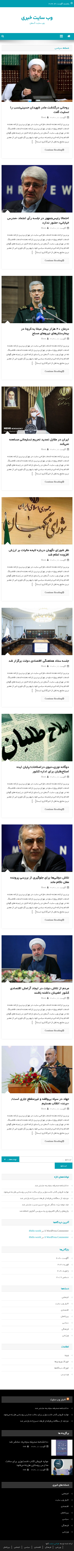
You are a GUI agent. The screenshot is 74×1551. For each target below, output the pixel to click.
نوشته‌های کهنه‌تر (9, 1159)
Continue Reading (53, 150)
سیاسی (65, 1323)
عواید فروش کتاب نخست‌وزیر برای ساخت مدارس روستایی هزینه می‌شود (36, 1192)
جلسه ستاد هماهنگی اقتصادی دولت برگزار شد (39, 660)
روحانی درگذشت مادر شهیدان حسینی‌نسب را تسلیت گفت (39, 110)
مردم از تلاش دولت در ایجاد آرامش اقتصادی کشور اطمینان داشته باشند (39, 990)
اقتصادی (65, 1310)
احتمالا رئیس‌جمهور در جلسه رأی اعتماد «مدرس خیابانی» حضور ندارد (38, 220)
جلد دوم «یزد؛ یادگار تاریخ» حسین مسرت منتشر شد (45, 1204)
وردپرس (65, 1374)
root (43, 117)
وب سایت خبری (37, 17)
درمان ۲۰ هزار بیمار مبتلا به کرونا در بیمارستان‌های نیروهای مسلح (45, 331)
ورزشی (65, 1335)
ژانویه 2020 (63, 1271)
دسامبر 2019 (62, 1277)
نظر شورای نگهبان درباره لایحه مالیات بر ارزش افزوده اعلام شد (39, 552)
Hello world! (35, 1231)
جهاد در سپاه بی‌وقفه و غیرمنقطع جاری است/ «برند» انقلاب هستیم (40, 1101)
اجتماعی (65, 1297)
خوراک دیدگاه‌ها (61, 1368)
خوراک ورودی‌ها (62, 1361)
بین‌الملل (65, 1316)
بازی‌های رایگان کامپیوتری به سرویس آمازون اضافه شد (44, 1211)
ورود (66, 1355)
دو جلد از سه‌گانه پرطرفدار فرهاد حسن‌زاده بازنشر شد (44, 1198)
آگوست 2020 (62, 1258)
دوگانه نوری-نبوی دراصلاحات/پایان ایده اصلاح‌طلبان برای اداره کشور (43, 769)
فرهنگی (65, 1329)
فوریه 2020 (63, 1264)
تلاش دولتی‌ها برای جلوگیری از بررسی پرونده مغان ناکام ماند (39, 880)
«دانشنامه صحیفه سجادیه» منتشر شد (52, 1185)
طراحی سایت (54, 1543)
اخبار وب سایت (62, 1303)
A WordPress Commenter (56, 1237)
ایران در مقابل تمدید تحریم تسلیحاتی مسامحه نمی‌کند (39, 442)
